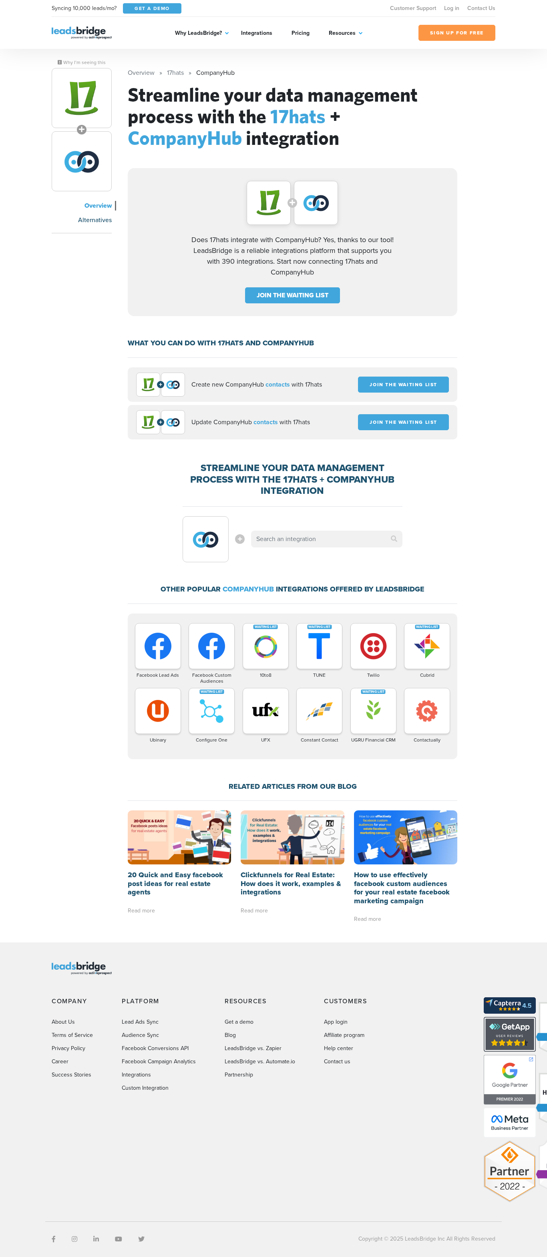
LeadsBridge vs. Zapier (253, 1048)
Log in (451, 8)
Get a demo (239, 1022)
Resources (342, 33)
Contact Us (481, 8)
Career (60, 1061)
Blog (230, 1035)
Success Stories (71, 1075)
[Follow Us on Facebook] (54, 1239)
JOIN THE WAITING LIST (292, 295)
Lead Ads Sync (140, 1022)
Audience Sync (140, 1035)
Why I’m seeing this (84, 62)
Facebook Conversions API (155, 1048)
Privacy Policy (68, 1048)
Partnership (239, 1075)
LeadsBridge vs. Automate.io (260, 1061)
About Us (63, 1022)
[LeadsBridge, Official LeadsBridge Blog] (82, 32)
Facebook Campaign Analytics (159, 1061)
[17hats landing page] (82, 98)
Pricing (301, 33)
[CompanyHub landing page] (82, 161)
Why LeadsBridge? (198, 33)
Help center (338, 1048)
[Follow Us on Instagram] (74, 1239)
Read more (141, 910)
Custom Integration (145, 1088)
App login (336, 1022)
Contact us (337, 1061)
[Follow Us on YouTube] (118, 1239)
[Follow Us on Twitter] (141, 1239)
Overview (98, 205)
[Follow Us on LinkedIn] (96, 1239)
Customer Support (413, 8)
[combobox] (326, 539)
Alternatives (95, 220)
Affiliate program (344, 1035)
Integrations (256, 33)
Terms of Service (72, 1035)
